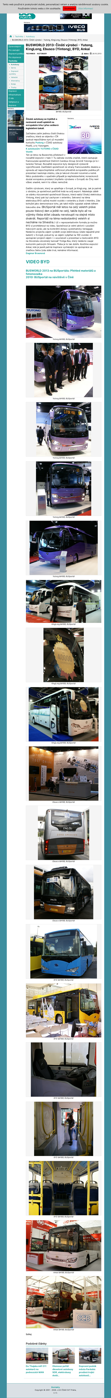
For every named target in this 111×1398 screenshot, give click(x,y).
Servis (13, 68)
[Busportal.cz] (27, 14)
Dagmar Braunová (35, 253)
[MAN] (16, 126)
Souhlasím (69, 8)
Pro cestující (14, 50)
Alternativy (15, 81)
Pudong (39, 142)
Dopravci (13, 91)
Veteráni (14, 77)
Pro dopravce (15, 57)
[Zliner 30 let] (85, 137)
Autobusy (30, 36)
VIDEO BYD (38, 261)
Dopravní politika (16, 53)
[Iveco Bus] (55, 28)
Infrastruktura (15, 94)
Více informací (85, 8)
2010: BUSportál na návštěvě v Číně (50, 277)
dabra (85, 53)
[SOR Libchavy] (76, 15)
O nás (11, 98)
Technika (19, 36)
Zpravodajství (15, 46)
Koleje (13, 84)
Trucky (13, 87)
